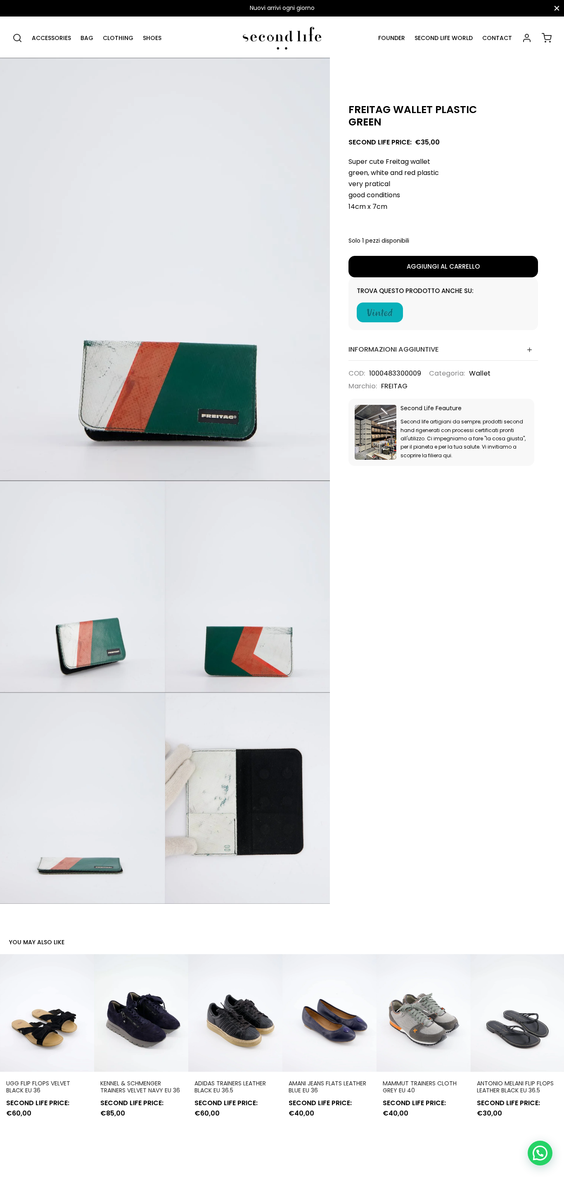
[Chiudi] (557, 8)
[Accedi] (527, 38)
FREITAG (394, 386)
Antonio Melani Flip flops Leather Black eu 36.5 (515, 1086)
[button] (540, 1153)
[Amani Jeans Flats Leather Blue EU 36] (329, 1013)
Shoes (152, 38)
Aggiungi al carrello (443, 266)
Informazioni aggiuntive (393, 349)
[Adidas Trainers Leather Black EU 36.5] (235, 1013)
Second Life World (444, 38)
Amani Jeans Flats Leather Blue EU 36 (327, 1086)
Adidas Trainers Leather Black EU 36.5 (230, 1086)
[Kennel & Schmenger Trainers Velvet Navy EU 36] (141, 1013)
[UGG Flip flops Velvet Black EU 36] (47, 1013)
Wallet (480, 373)
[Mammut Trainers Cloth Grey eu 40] (424, 1013)
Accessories (51, 38)
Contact (497, 38)
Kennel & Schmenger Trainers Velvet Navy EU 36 (140, 1086)
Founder (391, 38)
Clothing (118, 38)
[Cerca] (17, 38)
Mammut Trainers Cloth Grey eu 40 (420, 1086)
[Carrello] (547, 38)
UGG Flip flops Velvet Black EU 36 (38, 1086)
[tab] (443, 350)
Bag (87, 38)
